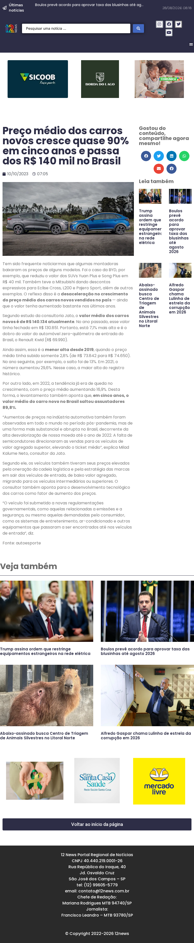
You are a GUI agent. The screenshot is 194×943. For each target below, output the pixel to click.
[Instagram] (159, 24)
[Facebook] (169, 24)
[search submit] (138, 28)
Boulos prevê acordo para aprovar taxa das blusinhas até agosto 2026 (179, 231)
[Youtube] (169, 32)
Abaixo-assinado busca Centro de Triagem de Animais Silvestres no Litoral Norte (149, 305)
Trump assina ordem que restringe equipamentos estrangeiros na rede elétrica (154, 226)
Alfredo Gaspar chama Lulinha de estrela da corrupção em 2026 (179, 298)
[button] (146, 156)
